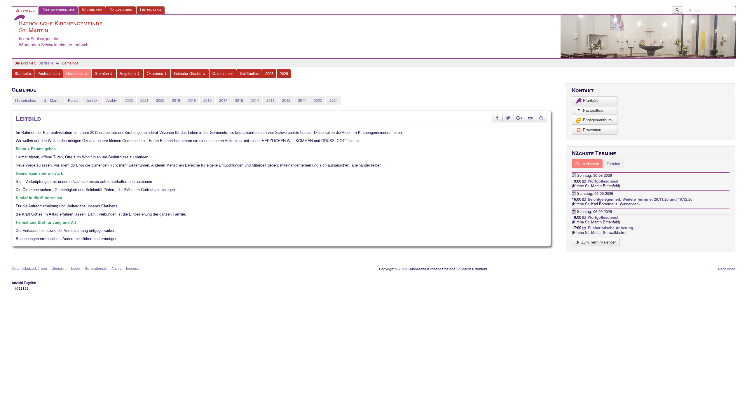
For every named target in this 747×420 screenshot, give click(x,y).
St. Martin (52, 100)
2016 (207, 100)
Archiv (111, 100)
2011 (302, 100)
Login (75, 268)
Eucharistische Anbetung (610, 227)
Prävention (592, 129)
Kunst (73, 100)
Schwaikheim (121, 10)
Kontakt (92, 100)
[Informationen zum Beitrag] (541, 118)
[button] (497, 118)
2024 (333, 100)
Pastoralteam (48, 73)
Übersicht (59, 268)
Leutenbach (150, 10)
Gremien (102, 73)
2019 (176, 100)
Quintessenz (223, 73)
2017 (223, 100)
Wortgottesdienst (602, 181)
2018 (192, 100)
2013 (270, 100)
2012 (286, 100)
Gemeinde (74, 73)
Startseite (23, 73)
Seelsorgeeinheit (58, 10)
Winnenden (92, 10)
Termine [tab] (613, 163)
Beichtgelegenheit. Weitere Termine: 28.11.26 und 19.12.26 (639, 199)
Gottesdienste (96, 268)
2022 (129, 100)
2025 (269, 73)
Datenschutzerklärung (29, 268)
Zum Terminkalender (598, 242)
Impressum (135, 268)
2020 (160, 100)
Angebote (128, 73)
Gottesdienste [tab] (587, 163)
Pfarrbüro (590, 100)
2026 (284, 73)
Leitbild (28, 118)
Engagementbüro (597, 120)
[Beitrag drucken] (530, 118)
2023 (318, 100)
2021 (144, 100)
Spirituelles (249, 73)
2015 (239, 100)
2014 (255, 100)
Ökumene (155, 73)
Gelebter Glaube (187, 73)
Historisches (25, 100)
